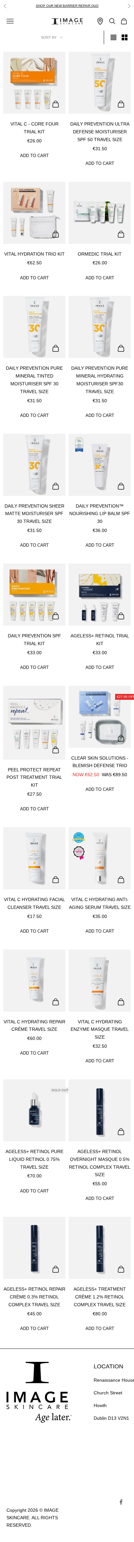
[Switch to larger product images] (113, 37)
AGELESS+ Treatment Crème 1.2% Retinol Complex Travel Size (100, 1296)
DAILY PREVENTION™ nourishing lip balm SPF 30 (99, 513)
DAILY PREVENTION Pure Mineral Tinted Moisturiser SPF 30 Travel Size (34, 380)
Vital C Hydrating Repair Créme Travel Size (34, 1025)
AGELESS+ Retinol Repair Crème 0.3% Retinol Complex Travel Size (34, 1296)
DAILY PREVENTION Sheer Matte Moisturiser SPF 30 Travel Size (34, 513)
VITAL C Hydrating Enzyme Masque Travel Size (100, 1029)
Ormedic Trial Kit (100, 254)
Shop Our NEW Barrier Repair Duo (67, 5)
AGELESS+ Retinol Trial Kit (100, 639)
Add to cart (34, 155)
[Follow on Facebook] (121, 1502)
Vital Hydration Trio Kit (34, 254)
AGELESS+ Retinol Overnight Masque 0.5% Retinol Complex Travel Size (99, 1163)
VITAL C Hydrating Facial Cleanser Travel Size (34, 903)
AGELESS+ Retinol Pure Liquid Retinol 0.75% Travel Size (34, 1159)
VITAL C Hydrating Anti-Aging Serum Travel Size (100, 903)
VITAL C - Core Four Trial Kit (34, 127)
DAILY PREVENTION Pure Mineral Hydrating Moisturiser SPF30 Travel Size (99, 380)
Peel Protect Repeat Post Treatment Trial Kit (34, 777)
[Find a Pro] (100, 21)
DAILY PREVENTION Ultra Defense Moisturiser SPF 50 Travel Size (99, 131)
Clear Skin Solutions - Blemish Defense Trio (99, 761)
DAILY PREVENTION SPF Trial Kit (34, 639)
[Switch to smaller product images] (124, 37)
